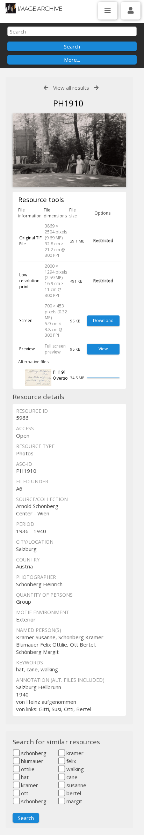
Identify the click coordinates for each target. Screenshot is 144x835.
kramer (74, 753)
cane (71, 777)
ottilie (27, 769)
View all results (71, 87)
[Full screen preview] (69, 150)
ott (24, 793)
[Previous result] (46, 87)
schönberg (33, 753)
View (103, 349)
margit (73, 801)
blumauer (31, 761)
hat (24, 777)
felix (70, 761)
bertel (73, 793)
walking (74, 769)
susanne (75, 785)
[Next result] (96, 87)
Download (103, 320)
